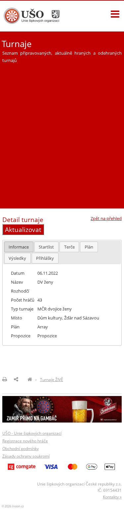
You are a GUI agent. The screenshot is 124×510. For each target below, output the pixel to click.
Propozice (47, 336)
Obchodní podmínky (20, 448)
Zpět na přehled (106, 218)
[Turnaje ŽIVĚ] (29, 379)
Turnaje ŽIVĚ (51, 379)
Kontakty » (112, 496)
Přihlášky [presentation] (45, 258)
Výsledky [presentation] (17, 258)
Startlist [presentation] (46, 247)
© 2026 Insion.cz (13, 506)
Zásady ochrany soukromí (26, 456)
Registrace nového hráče (25, 440)
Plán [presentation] (89, 247)
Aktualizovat (23, 229)
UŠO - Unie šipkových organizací (32, 433)
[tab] (19, 247)
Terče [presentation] (69, 247)
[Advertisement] (62, 133)
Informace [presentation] (19, 247)
